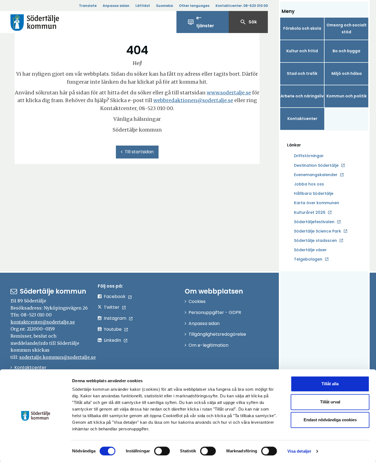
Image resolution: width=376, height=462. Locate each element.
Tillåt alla (330, 383)
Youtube (113, 329)
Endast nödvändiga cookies (330, 419)
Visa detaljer (299, 451)
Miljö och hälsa (346, 73)
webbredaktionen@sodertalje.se (193, 100)
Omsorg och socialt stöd (346, 28)
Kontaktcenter (302, 118)
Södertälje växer (310, 250)
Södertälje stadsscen (315, 240)
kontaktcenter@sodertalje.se (42, 322)
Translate (88, 5)
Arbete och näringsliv (302, 96)
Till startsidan (139, 152)
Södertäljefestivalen (314, 222)
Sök (248, 22)
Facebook (115, 296)
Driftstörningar (309, 155)
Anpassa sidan (116, 5)
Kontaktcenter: (242, 5)
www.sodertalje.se (229, 92)
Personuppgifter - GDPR (215, 312)
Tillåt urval (330, 402)
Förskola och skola (302, 28)
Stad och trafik (302, 73)
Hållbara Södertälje (313, 193)
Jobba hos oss (309, 184)
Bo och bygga (346, 51)
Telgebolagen (308, 259)
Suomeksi (164, 5)
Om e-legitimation (208, 345)
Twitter (111, 307)
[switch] (162, 451)
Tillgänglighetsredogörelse (217, 334)
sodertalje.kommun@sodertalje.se (57, 357)
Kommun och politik (346, 96)
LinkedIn (112, 340)
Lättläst (142, 5)
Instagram (115, 318)
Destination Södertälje (316, 165)
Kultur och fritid (302, 51)
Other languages (194, 5)
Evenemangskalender (315, 174)
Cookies (197, 301)
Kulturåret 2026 (309, 212)
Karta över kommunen (316, 203)
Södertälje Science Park (317, 231)
